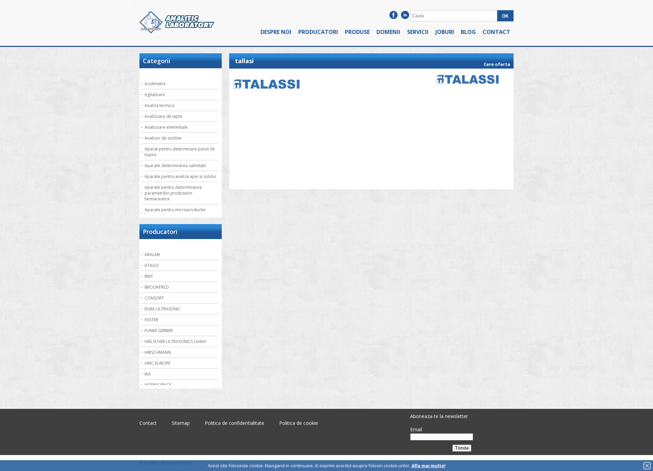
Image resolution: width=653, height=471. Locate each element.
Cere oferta (497, 64)
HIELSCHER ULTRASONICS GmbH (175, 341)
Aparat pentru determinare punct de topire (180, 152)
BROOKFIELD (157, 287)
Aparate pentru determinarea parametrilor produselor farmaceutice (173, 193)
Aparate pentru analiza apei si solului (180, 176)
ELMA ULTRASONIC (163, 309)
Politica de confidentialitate (234, 423)
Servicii (418, 32)
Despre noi (276, 32)
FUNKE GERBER (159, 330)
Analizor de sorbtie (163, 138)
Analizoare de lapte (163, 116)
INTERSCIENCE (158, 385)
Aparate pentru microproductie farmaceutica (175, 212)
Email (416, 429)
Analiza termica (159, 105)
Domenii (388, 32)
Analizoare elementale (166, 127)
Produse (357, 32)
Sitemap (181, 423)
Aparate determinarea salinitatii (175, 165)
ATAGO (152, 265)
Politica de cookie (298, 423)
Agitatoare (155, 94)
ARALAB (152, 254)
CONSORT (154, 298)
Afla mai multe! (429, 466)
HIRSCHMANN (158, 352)
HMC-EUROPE (157, 363)
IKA (148, 374)
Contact (496, 32)
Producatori (318, 32)
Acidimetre (155, 84)
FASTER (151, 320)
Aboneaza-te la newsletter (439, 416)
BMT (149, 276)
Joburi (444, 32)
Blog (468, 32)
